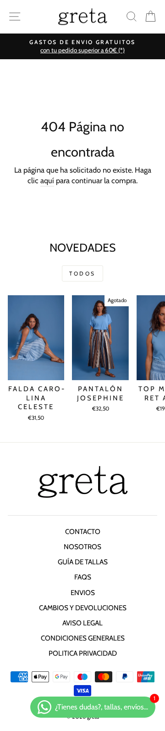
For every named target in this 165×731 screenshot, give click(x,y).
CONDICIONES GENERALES (83, 638)
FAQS (82, 577)
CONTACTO (82, 531)
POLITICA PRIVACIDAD (83, 653)
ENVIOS (83, 592)
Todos (82, 273)
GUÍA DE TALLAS (83, 561)
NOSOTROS (82, 546)
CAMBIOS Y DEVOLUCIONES (82, 607)
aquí (47, 180)
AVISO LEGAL (82, 623)
